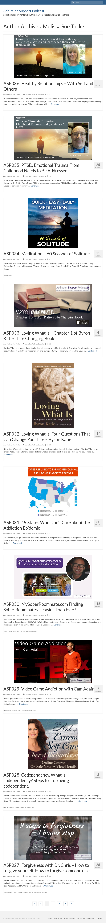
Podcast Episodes (38, 94)
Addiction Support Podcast (23, 11)
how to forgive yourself (39, 892)
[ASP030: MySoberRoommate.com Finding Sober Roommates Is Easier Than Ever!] (53, 577)
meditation (8, 275)
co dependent (9, 807)
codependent (29, 807)
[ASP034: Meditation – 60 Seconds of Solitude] (53, 223)
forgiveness (8, 892)
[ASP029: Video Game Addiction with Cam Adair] (53, 661)
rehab (19, 710)
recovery (22, 631)
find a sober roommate (12, 631)
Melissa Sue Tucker (13, 94)
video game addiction (29, 710)
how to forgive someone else (22, 892)
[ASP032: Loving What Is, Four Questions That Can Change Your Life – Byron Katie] (53, 395)
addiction (8, 710)
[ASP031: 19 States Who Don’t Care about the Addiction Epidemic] (53, 491)
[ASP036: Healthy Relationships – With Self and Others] (53, 56)
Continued (55, 104)
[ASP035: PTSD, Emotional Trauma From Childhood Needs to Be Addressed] (53, 138)
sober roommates (31, 631)
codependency (19, 807)
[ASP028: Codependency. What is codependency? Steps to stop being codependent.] (53, 744)
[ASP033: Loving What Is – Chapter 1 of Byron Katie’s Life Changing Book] (53, 305)
